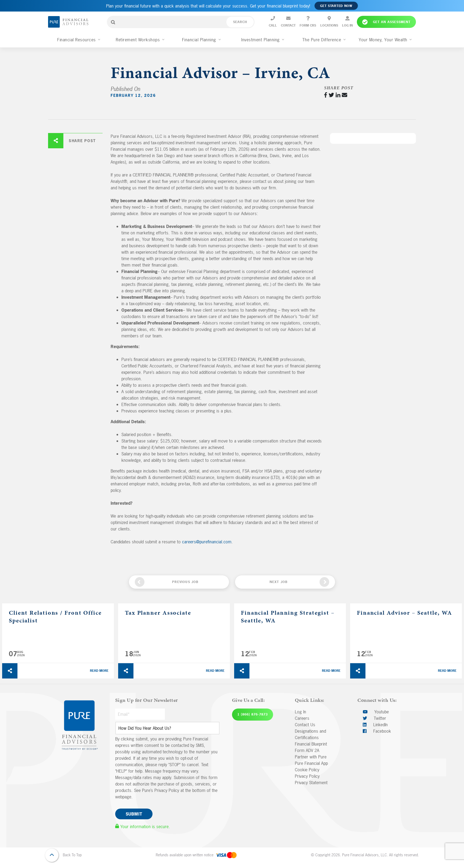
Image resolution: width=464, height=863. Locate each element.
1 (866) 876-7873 (252, 714)
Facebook (381, 731)
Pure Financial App (311, 763)
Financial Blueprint (311, 744)
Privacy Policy (307, 776)
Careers (302, 718)
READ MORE (99, 671)
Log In (300, 712)
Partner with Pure (311, 757)
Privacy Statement (311, 782)
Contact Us (305, 725)
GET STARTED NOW (336, 6)
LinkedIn (380, 725)
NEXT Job (279, 582)
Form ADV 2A (307, 750)
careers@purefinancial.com (206, 542)
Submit (134, 814)
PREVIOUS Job (185, 582)
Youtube (381, 712)
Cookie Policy (307, 770)
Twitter (379, 718)
